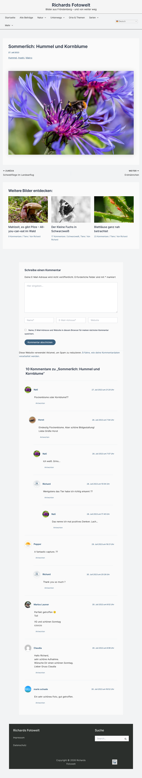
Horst (41, 419)
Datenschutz (19, 745)
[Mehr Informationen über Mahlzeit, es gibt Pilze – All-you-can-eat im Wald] (28, 209)
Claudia (38, 648)
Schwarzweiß (73, 236)
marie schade (41, 689)
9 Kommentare (14, 236)
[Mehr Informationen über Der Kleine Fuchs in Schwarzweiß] (71, 209)
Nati (36, 389)
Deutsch (121, 21)
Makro (29, 57)
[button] (44, 17)
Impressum (19, 737)
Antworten (40, 403)
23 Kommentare (101, 236)
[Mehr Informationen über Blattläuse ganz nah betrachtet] (114, 209)
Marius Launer (41, 604)
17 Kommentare (58, 236)
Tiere (25, 236)
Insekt (21, 57)
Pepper (37, 544)
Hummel (12, 57)
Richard (47, 484)
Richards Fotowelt (71, 5)
